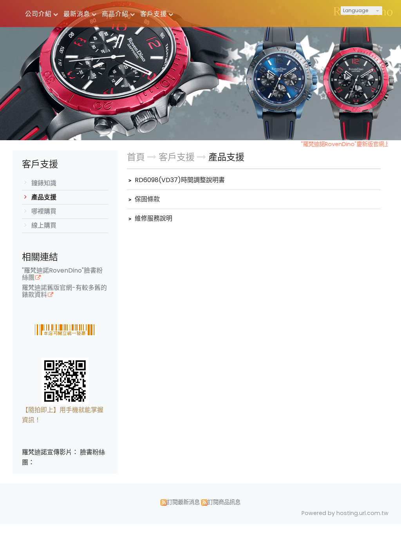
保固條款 (146, 199)
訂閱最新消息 (183, 502)
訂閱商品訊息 (224, 502)
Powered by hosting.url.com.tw (345, 513)
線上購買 (43, 225)
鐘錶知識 (43, 183)
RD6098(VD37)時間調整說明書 (179, 179)
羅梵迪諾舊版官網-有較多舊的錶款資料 (64, 291)
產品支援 (43, 197)
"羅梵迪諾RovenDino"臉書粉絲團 (62, 274)
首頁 (136, 157)
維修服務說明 (152, 218)
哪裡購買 (43, 211)
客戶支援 (178, 157)
